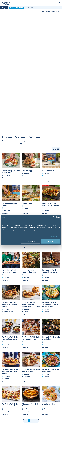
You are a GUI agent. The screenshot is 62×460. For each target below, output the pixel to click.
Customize (30, 241)
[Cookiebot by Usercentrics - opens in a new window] (53, 217)
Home (42, 11)
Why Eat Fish (29, 7)
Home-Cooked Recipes (16, 7)
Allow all (50, 241)
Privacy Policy (56, 230)
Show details (53, 236)
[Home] (6, 3)
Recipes (4, 8)
